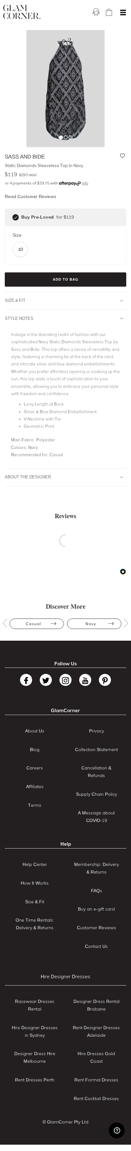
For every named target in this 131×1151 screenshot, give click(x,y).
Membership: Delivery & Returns (96, 868)
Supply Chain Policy (96, 794)
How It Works (35, 883)
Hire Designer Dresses (65, 977)
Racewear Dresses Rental (34, 1005)
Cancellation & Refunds (96, 771)
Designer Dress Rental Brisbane (96, 1005)
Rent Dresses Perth (34, 1080)
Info (85, 183)
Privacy (96, 731)
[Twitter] (46, 680)
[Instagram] (65, 680)
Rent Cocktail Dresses (96, 1098)
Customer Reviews (96, 927)
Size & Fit (15, 300)
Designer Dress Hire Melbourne (34, 1057)
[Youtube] (85, 680)
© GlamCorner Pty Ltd (65, 1122)
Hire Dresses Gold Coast (96, 1057)
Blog (34, 749)
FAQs (96, 890)
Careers (34, 768)
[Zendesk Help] (117, 1130)
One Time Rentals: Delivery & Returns (35, 923)
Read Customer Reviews (30, 196)
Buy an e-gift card (96, 909)
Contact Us (96, 946)
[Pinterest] (105, 680)
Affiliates (35, 786)
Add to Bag (66, 279)
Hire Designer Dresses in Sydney (35, 1031)
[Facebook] (26, 680)
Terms (34, 805)
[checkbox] (15, 217)
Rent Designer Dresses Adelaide (96, 1031)
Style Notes (19, 318)
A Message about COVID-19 (96, 816)
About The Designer (28, 476)
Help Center (35, 864)
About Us (34, 731)
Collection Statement (96, 749)
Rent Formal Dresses (96, 1080)
